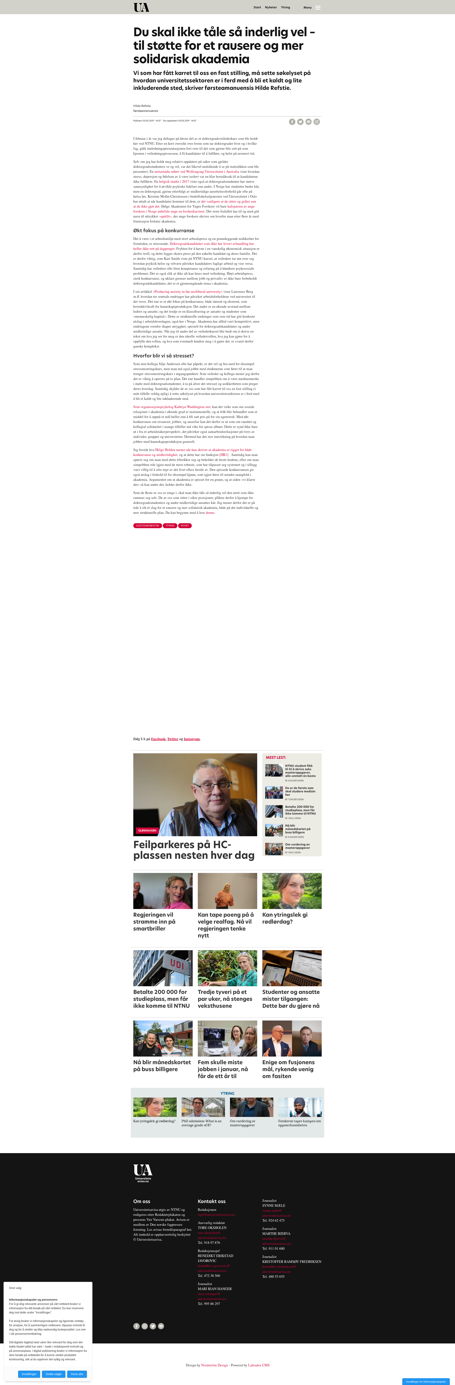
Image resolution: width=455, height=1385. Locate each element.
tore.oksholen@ (209, 1232)
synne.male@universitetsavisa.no (276, 1213)
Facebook (158, 738)
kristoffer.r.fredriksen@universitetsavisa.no (279, 1269)
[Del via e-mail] (308, 122)
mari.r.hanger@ (209, 1293)
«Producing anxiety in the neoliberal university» (188, 291)
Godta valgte (54, 1374)
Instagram (192, 738)
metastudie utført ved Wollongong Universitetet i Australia (196, 171)
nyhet (185, 525)
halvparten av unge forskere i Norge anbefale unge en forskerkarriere (194, 209)
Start (257, 7)
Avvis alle (77, 1374)
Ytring (285, 7)
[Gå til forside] (141, 7)
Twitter (172, 738)
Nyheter (271, 7)
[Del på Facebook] (292, 122)
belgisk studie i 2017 (174, 181)
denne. (210, 512)
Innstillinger (29, 1374)
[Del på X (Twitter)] (300, 122)
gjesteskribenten (147, 525)
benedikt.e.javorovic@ (214, 1265)
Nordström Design (214, 1365)
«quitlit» (165, 216)
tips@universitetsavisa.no (216, 1214)
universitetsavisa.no (212, 1237)
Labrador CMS (259, 1365)
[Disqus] (227, 589)
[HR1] (223, 454)
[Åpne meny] (318, 7)
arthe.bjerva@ (275, 1238)
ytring (170, 525)
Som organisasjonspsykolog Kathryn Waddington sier (171, 406)
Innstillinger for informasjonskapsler (426, 1381)
